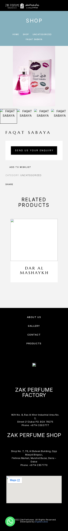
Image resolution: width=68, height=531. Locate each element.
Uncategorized (42, 34)
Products (33, 343)
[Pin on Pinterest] (26, 184)
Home (16, 34)
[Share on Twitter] (21, 184)
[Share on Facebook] (17, 184)
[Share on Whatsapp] (31, 184)
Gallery (34, 326)
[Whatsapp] (10, 521)
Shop (26, 34)
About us (34, 317)
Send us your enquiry (34, 150)
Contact (34, 334)
